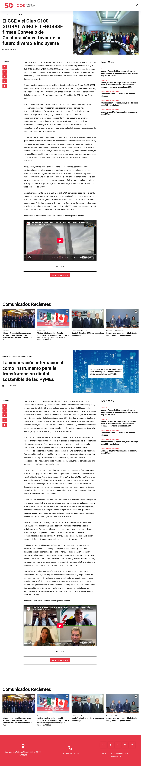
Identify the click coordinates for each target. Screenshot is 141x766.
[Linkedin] (4, 76)
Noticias (22, 15)
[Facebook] (4, 67)
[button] (137, 5)
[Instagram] (103, 745)
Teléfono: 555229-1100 (70, 753)
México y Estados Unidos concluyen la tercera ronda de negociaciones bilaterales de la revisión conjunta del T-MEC (119, 73)
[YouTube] (125, 745)
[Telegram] (4, 86)
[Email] (4, 81)
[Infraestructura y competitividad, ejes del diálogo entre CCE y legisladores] (122, 318)
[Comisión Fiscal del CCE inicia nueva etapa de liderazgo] (88, 318)
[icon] (23, 748)
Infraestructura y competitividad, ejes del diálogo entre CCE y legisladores (121, 334)
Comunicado (6, 15)
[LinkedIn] (132, 745)
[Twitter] (4, 72)
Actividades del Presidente (110, 91)
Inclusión (15, 15)
